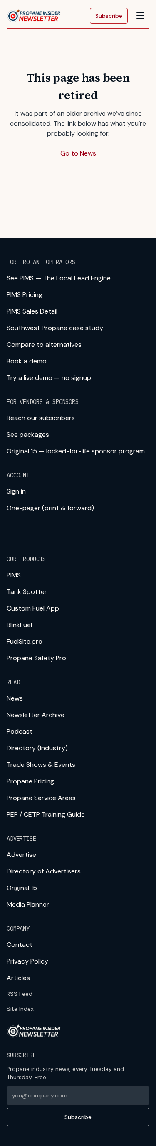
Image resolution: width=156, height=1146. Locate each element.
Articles (18, 977)
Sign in (16, 491)
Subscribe (108, 15)
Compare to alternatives (44, 344)
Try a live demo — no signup (49, 377)
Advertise (21, 854)
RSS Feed (19, 994)
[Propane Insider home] (34, 15)
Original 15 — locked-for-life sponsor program (76, 451)
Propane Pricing (30, 781)
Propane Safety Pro (36, 658)
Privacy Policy (27, 961)
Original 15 (22, 887)
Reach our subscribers (41, 418)
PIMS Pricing (24, 294)
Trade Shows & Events (41, 764)
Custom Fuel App (33, 608)
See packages (28, 434)
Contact (19, 944)
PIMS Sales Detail (32, 311)
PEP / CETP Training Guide (46, 814)
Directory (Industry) (37, 748)
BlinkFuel (19, 624)
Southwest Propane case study (55, 328)
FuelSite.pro (24, 641)
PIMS (14, 575)
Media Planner (28, 904)
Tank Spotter (27, 591)
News (15, 698)
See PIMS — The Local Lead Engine (59, 278)
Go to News (78, 153)
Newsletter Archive (35, 714)
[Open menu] (140, 16)
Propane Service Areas (41, 797)
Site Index (20, 1008)
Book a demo (27, 361)
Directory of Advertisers (44, 871)
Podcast (19, 731)
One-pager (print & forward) (50, 508)
